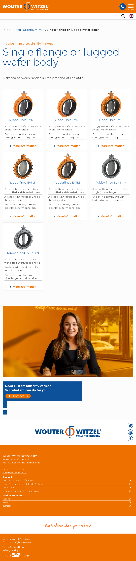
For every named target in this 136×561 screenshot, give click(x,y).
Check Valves (10, 487)
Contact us (20, 396)
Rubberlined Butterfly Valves (23, 29)
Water (5, 502)
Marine (6, 498)
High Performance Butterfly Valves (22, 483)
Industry (7, 505)
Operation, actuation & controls (20, 490)
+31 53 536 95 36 (15, 469)
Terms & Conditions (13, 546)
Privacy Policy (10, 550)
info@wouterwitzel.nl (14, 472)
